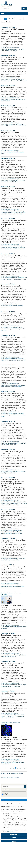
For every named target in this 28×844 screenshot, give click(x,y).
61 (24, 768)
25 (6, 19)
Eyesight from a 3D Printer (10, 133)
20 (13, 768)
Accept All (14, 837)
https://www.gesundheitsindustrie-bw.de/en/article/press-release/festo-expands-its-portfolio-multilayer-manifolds (14, 443)
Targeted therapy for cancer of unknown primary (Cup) (11, 636)
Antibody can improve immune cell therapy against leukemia (13, 338)
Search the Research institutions (10, 777)
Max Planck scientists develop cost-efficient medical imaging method (13, 395)
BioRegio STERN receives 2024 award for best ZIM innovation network (14, 109)
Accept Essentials (14, 834)
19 (10, 768)
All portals (5, 794)
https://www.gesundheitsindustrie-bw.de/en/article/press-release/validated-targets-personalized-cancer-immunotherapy (14, 684)
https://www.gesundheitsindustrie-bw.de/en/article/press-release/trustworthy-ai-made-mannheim (13, 99)
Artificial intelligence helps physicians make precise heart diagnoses (14, 315)
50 (10, 19)
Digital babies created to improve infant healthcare (12, 161)
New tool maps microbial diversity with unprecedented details (13, 368)
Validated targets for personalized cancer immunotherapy (12, 664)
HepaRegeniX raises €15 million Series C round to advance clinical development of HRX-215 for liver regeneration (14, 224)
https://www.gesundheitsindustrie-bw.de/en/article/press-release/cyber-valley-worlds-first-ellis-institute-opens (12, 49)
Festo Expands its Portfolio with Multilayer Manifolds (12, 424)
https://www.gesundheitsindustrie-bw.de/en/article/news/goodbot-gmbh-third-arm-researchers (14, 626)
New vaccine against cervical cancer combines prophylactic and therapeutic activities (13, 695)
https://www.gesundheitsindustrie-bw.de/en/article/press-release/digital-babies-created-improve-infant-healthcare (13, 180)
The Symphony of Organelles (11, 286)
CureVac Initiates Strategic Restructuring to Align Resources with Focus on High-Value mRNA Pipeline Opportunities (13, 483)
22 (17, 768)
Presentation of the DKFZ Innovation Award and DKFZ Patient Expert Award (14, 258)
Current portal (6, 793)
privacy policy (10, 831)
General (3, 800)
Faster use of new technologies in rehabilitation (12, 452)
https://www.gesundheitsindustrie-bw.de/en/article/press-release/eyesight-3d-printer (12, 152)
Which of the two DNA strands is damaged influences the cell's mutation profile (12, 59)
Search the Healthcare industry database (12, 773)
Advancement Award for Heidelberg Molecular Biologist (13, 541)
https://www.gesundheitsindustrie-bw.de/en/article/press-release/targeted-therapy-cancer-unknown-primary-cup (14, 655)
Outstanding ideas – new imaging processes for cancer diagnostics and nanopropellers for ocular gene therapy (13, 192)
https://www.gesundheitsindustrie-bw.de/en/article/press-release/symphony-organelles (12, 305)
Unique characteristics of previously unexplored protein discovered (13, 568)
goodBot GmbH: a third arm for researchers (12, 606)
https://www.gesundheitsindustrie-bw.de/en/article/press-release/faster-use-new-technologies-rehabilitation (13, 471)
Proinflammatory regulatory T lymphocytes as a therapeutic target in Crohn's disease (14, 739)
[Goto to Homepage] (6, 4)
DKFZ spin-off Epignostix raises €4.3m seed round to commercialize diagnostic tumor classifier (13, 514)
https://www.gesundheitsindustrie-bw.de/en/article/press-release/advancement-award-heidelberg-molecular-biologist (13, 558)
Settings (14, 841)
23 (20, 768)
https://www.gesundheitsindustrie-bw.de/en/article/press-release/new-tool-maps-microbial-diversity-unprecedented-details (13, 385)
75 (13, 19)
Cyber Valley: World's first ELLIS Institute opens (12, 30)
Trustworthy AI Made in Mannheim (13, 88)
